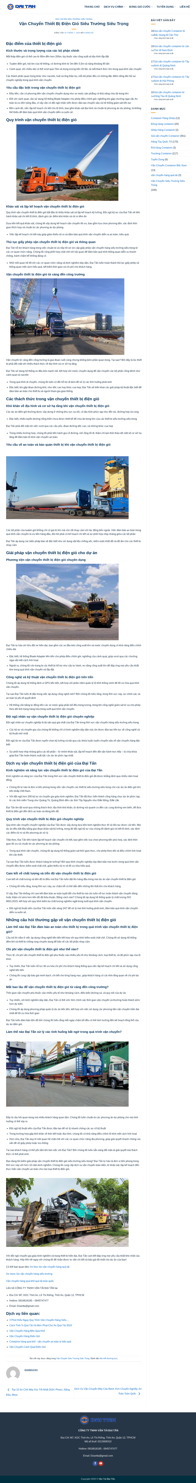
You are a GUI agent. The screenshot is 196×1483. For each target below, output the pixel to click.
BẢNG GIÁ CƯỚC (140, 7)
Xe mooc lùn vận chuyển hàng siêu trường (29, 1274)
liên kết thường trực (109, 1358)
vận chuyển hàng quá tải (164, 175)
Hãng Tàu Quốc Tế (161, 141)
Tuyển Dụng (157, 159)
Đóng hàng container (162, 124)
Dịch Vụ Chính (113, 7)
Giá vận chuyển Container (165, 136)
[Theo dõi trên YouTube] (100, 1463)
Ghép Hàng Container (163, 130)
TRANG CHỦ (92, 7)
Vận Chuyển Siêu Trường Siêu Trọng (73, 19)
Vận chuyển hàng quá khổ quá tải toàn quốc (30, 1281)
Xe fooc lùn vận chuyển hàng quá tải (50, 1267)
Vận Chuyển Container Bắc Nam (169, 165)
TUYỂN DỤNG (165, 7)
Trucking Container (161, 153)
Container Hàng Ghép (163, 118)
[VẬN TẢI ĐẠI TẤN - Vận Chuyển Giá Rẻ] (21, 7)
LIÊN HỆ (185, 7)
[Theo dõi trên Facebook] (95, 1463)
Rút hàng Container (161, 147)
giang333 (88, 33)
